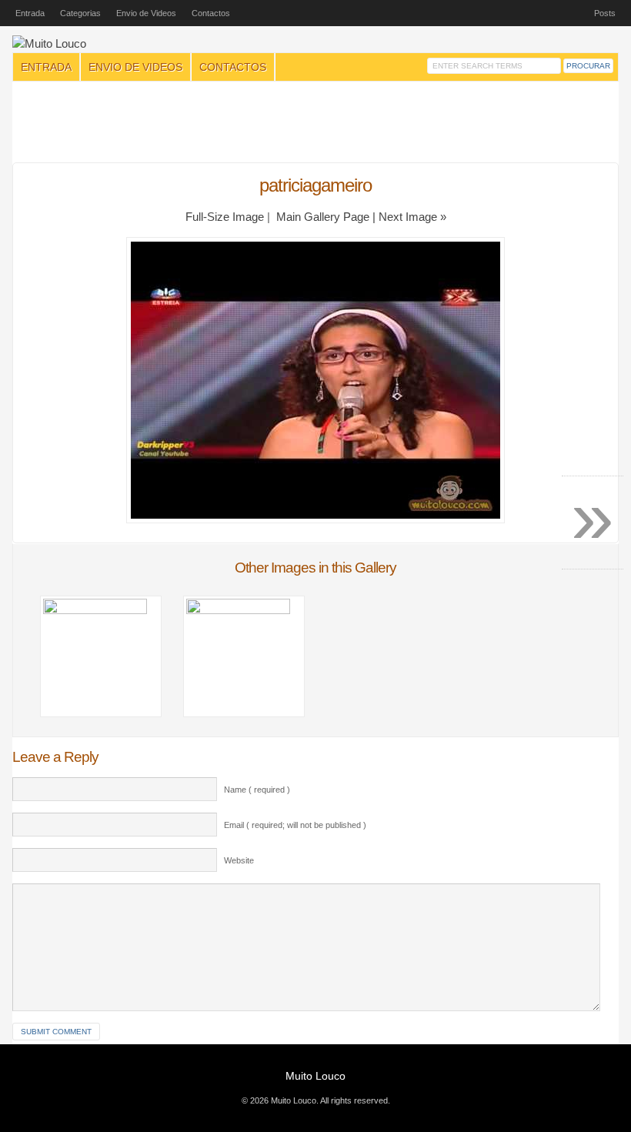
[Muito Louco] (49, 44)
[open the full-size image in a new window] (315, 519)
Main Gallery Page (322, 217)
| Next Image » (409, 217)
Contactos (211, 13)
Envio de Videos (146, 13)
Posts (605, 13)
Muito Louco (315, 1076)
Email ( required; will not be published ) (295, 825)
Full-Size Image (224, 217)
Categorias (80, 13)
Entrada (30, 13)
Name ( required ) (257, 789)
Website (239, 860)
